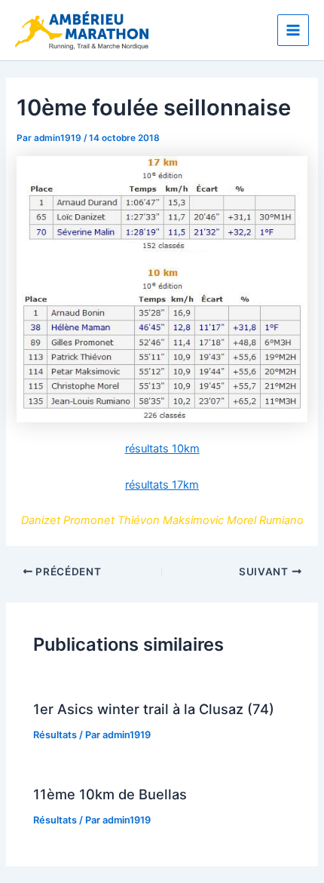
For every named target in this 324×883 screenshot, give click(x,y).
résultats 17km (162, 485)
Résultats (55, 734)
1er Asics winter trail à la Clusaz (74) (153, 709)
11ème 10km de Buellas (110, 794)
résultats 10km (162, 448)
